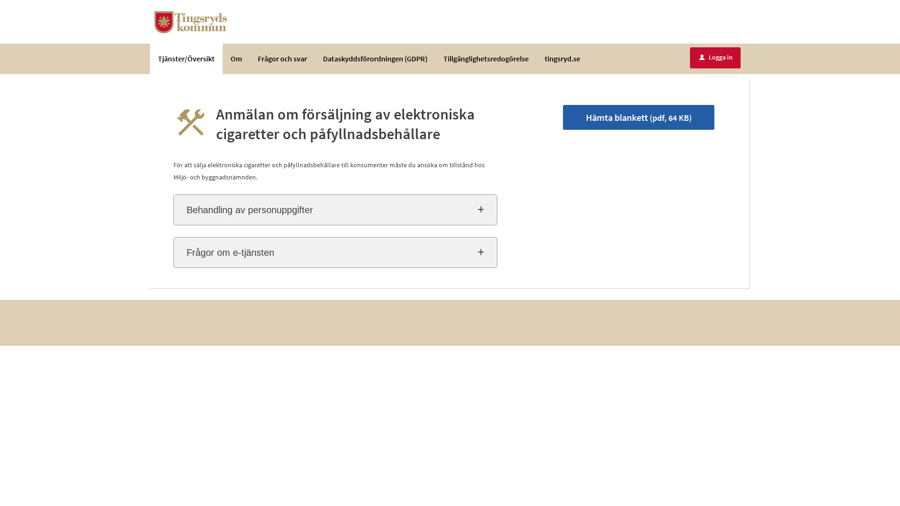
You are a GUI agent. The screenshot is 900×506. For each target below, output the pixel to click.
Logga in (716, 57)
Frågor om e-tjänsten (230, 252)
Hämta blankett (639, 117)
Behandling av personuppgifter (250, 210)
